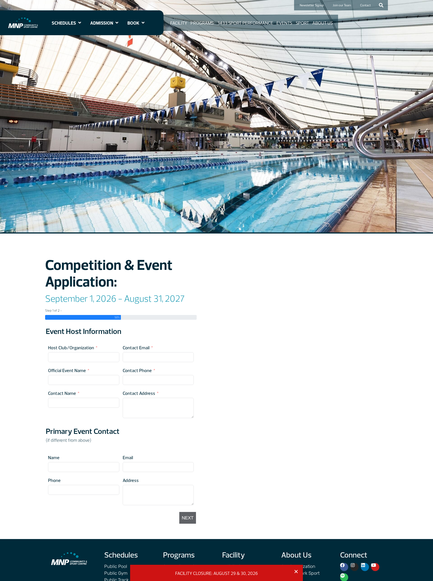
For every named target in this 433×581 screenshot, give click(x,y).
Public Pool (115, 566)
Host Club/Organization (71, 347)
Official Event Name (67, 370)
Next (187, 517)
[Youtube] (375, 567)
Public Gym (116, 573)
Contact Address (139, 393)
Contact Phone (137, 370)
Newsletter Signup (312, 5)
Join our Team (342, 5)
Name (54, 457)
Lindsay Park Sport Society (300, 575)
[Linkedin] (365, 567)
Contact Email (136, 347)
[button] (381, 5)
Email (128, 457)
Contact (365, 5)
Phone (54, 480)
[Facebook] (344, 567)
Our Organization (298, 566)
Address (131, 480)
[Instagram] (354, 567)
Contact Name (62, 393)
